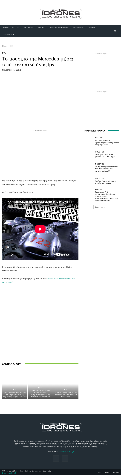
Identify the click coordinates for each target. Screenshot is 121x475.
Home (5, 46)
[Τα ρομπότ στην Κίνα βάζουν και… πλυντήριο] (88, 154)
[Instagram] (65, 458)
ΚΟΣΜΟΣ (99, 189)
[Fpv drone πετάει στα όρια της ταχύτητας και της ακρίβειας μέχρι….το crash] (14, 384)
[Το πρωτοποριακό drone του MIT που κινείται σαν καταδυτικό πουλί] (88, 167)
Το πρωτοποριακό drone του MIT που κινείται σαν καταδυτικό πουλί (106, 168)
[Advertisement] (40, 154)
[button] (115, 31)
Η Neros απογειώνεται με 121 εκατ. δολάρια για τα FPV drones (66, 394)
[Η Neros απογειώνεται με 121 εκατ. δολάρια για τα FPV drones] (65, 384)
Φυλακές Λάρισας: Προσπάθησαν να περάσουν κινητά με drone (107, 142)
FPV (11, 46)
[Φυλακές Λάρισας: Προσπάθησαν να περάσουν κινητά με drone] (88, 141)
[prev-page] (4, 404)
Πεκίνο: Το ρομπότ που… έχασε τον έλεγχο (105, 181)
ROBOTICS (99, 152)
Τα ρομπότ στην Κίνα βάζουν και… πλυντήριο (105, 155)
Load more (100, 207)
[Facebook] (56, 458)
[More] (80, 78)
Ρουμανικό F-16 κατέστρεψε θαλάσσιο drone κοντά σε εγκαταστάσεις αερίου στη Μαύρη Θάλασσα (106, 196)
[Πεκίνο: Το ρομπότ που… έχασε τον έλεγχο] (88, 180)
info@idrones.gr (66, 451)
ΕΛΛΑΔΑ (98, 137)
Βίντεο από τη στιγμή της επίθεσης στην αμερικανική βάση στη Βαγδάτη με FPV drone (40, 393)
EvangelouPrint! (9, 473)
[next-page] (9, 404)
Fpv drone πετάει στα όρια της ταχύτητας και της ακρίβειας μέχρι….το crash (14, 394)
